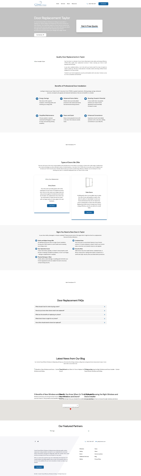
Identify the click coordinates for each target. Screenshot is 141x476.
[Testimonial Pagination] (70, 345)
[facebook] (35, 441)
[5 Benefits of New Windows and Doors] (51, 380)
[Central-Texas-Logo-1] (40, 1)
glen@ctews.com (101, 441)
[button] (70, 409)
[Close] (77, 405)
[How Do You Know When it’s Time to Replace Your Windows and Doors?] (76, 380)
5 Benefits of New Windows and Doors (49, 394)
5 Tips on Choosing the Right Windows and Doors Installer (101, 395)
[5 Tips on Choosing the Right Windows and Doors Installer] (101, 380)
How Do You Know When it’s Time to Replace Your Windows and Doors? (76, 395)
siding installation (44, 452)
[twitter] (38, 441)
